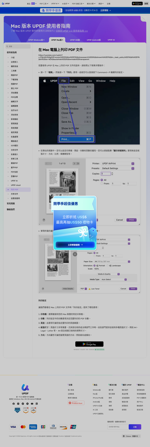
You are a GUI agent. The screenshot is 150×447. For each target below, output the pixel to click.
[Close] (75, 254)
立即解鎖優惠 (74, 245)
